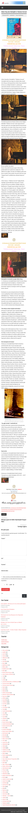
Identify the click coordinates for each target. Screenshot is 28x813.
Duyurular (4, 696)
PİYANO (4, 770)
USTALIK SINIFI (5, 801)
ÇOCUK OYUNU (6, 683)
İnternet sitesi (4, 570)
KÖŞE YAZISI (5, 738)
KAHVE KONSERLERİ (7, 724)
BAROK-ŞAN (5, 665)
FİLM (3, 705)
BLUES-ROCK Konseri (7, 672)
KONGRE (4, 735)
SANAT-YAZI (5, 781)
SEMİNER (4, 782)
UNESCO (4, 799)
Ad (2, 558)
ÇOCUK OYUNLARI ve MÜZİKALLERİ (10, 681)
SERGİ (3, 786)
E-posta (3, 564)
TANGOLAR (5, 793)
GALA (3, 713)
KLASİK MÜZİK (5, 729)
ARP (3, 659)
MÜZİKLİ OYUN (5, 751)
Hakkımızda (13, 811)
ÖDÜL (3, 753)
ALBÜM (4, 652)
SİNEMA (4, 790)
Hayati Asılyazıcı (5, 641)
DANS (3, 687)
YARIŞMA (4, 803)
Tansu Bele (3, 643)
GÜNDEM (4, 718)
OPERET (4, 760)
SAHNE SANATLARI (6, 779)
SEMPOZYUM (5, 784)
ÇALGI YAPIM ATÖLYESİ (7, 674)
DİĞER (3, 690)
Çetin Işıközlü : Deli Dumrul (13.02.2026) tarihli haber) (13, 603)
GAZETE (4, 714)
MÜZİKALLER (5, 749)
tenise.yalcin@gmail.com (14, 490)
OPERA (4, 757)
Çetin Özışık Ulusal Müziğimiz (7, 609)
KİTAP (3, 727)
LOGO (3, 740)
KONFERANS (5, 733)
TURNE (4, 797)
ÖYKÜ (3, 762)
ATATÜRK (4, 661)
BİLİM (3, 670)
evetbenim (12, 15)
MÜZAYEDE (5, 744)
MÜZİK (3, 747)
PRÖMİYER (4, 773)
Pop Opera (4, 771)
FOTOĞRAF (5, 707)
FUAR (3, 709)
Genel (3, 716)
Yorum (3, 538)
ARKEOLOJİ (5, 657)
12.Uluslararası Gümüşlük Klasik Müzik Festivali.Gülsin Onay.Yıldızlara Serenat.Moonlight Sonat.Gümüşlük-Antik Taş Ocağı (13, 509)
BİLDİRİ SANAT (5, 668)
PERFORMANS (5, 768)
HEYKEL (4, 720)
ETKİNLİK (4, 701)
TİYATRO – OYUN (6, 795)
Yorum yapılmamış (19, 15)
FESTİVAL (4, 703)
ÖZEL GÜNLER (5, 764)
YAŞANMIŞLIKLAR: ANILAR (8, 805)
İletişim (25, 811)
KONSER (4, 514)
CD (3, 678)
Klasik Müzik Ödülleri (7, 731)
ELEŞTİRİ (4, 700)
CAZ (3, 676)
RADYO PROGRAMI (6, 775)
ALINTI (3, 654)
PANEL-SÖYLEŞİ (6, 766)
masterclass (5, 742)
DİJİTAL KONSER (6, 692)
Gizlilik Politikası (19, 811)
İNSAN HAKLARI (6, 722)
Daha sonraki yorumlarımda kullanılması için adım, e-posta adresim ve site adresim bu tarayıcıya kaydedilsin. (13, 578)
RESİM (3, 777)
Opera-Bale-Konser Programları (9, 759)
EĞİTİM (4, 698)
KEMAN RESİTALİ (6, 725)
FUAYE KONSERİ (6, 711)
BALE (3, 663)
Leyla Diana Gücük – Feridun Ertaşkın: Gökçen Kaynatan (13, 629)
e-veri (23, 810)
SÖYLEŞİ (4, 792)
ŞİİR (3, 788)
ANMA (3, 655)
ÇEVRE (4, 679)
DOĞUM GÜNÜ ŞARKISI (7, 694)
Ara (2, 593)
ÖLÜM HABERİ (5, 755)
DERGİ (3, 689)
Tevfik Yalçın (4, 639)
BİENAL (4, 667)
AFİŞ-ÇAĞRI (5, 650)
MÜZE (3, 746)
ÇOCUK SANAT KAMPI (7, 685)
